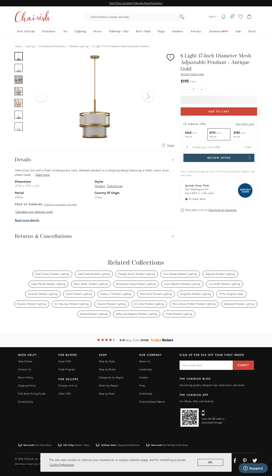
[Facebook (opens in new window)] (234, 460)
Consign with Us (67, 385)
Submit (243, 365)
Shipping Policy (27, 385)
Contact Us (24, 369)
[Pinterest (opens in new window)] (244, 460)
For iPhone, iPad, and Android (196, 401)
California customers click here (60, 204)
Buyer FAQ (64, 361)
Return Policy (25, 377)
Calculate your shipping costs (34, 212)
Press (142, 385)
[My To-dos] (223, 17)
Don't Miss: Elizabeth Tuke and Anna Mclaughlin (135, 3)
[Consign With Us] (232, 17)
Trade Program (66, 369)
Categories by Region (111, 377)
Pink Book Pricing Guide (31, 393)
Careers (143, 377)
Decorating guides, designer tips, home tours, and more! (212, 385)
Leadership (145, 369)
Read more (42, 175)
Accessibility (25, 401)
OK (210, 462)
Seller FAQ (64, 393)
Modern (100, 186)
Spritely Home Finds (192, 74)
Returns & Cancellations (94, 236)
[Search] (182, 17)
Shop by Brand (107, 369)
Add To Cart (218, 111)
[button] (240, 17)
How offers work (245, 123)
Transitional (115, 186)
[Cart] (249, 17)
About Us (144, 361)
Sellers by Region (108, 385)
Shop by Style (107, 361)
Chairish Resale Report (152, 401)
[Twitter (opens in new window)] (254, 460)
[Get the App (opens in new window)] (190, 418)
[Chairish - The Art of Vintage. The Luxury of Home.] (32, 17)
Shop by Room (107, 393)
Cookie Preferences (61, 465)
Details (94, 160)
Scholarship (145, 393)
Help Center (25, 361)
